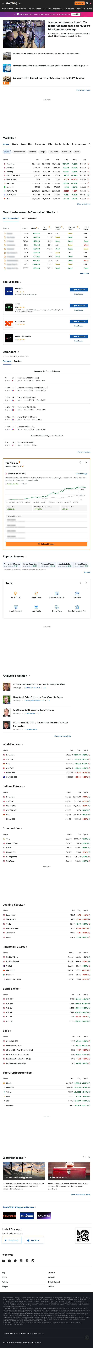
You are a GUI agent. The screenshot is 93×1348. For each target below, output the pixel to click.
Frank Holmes (30, 713)
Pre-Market (69, 9)
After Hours (80, 9)
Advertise (51, 1277)
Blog (3, 1273)
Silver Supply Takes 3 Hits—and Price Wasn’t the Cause (38, 697)
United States (7, 9)
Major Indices (20, 9)
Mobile (4, 1277)
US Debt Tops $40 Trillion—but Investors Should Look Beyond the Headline (40, 724)
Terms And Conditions (10, 1333)
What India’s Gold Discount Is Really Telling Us (33, 710)
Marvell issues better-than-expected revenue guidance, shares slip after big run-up (50, 66)
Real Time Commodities (52, 9)
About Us (51, 1273)
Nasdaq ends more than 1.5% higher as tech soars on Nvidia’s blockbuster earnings (69, 26)
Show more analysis (63, 736)
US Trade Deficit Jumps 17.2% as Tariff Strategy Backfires (39, 684)
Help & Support (54, 1282)
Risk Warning (38, 1333)
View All (87, 572)
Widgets (5, 1287)
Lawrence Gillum (31, 729)
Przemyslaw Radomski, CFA (35, 700)
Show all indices (83, 204)
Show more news (83, 90)
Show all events (83, 452)
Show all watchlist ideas (80, 1194)
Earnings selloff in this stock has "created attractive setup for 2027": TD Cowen (49, 78)
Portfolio (5, 1282)
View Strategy (81, 474)
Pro (7, 83)
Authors (51, 1287)
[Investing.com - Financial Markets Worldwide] (13, 3)
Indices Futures (34, 9)
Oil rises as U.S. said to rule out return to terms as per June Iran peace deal (46, 53)
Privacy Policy (26, 1333)
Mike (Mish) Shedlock (33, 688)
